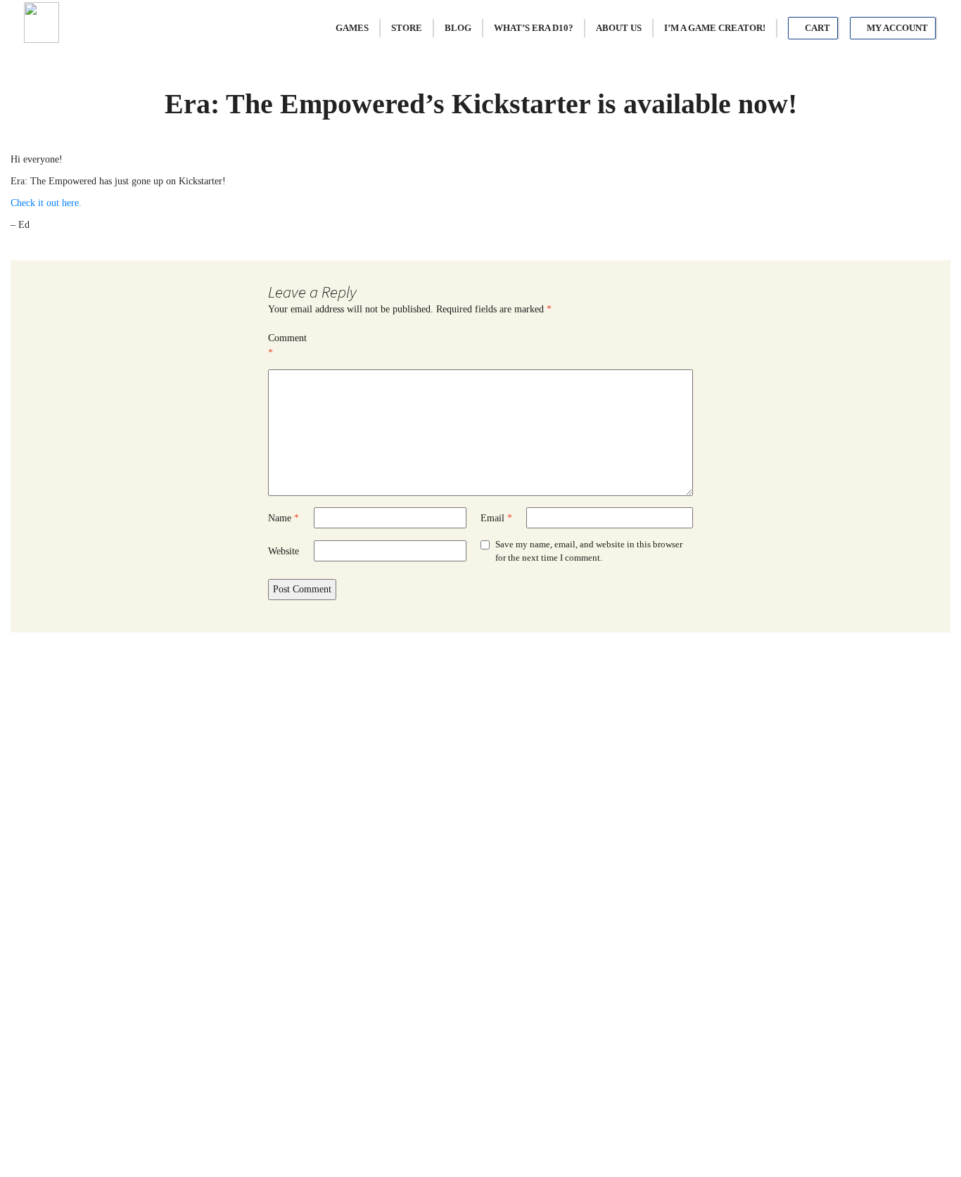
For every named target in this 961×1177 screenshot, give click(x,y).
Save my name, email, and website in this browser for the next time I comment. (588, 551)
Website (283, 551)
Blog (458, 28)
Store (406, 28)
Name (283, 518)
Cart (816, 28)
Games (352, 28)
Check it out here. (46, 203)
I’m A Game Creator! (714, 28)
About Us (619, 28)
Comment (287, 345)
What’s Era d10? (533, 28)
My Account (896, 28)
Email (496, 518)
